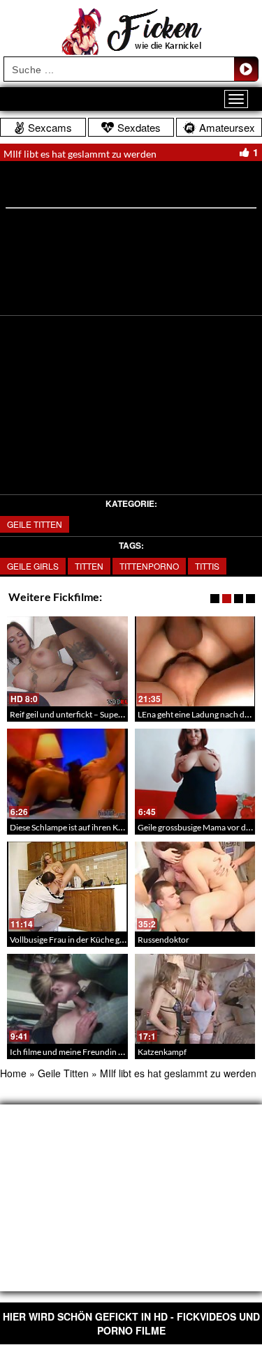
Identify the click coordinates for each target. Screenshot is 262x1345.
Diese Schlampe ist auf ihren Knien (72, 827)
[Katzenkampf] (195, 999)
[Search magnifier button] (246, 69)
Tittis (207, 566)
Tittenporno (149, 566)
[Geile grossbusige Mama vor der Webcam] (195, 774)
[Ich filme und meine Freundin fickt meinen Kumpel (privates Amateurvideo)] (67, 999)
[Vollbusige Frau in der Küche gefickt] (67, 887)
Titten (89, 566)
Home (13, 1073)
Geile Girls (33, 566)
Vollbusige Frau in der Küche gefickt (75, 939)
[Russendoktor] (195, 887)
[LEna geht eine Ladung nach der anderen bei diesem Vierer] (195, 661)
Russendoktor (163, 939)
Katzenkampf (162, 1052)
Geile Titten (34, 524)
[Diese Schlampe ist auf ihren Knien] (67, 774)
